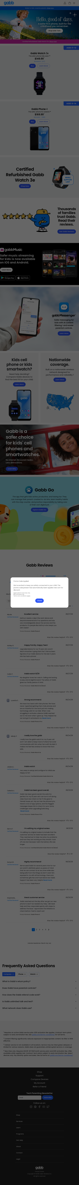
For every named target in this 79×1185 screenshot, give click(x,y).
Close (39, 601)
